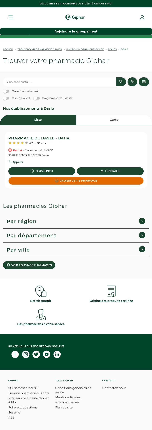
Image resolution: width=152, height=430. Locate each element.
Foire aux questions (22, 407)
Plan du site (64, 407)
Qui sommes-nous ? (23, 388)
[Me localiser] (132, 81)
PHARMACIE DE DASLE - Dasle (38, 138)
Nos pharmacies (67, 402)
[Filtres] (144, 81)
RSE (11, 417)
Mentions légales (67, 397)
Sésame (14, 412)
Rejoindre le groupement (76, 31)
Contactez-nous (114, 388)
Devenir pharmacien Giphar (28, 393)
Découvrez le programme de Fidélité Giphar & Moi (76, 3)
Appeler (17, 162)
